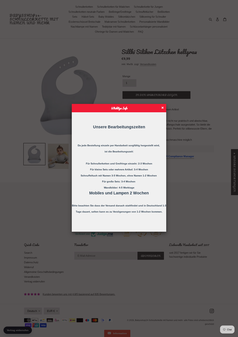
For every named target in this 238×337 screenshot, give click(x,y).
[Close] (163, 108)
